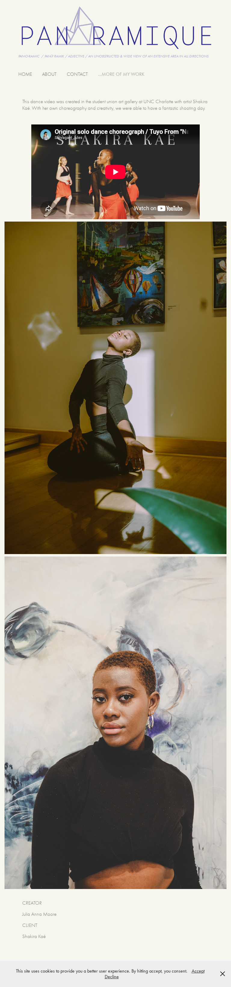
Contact (77, 74)
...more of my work (121, 74)
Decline (112, 976)
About (49, 74)
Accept (198, 971)
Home (25, 74)
